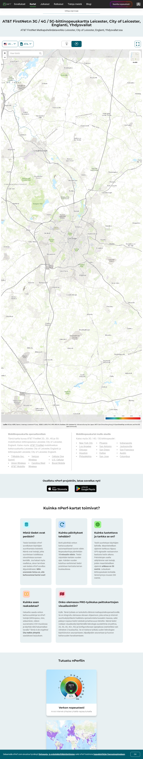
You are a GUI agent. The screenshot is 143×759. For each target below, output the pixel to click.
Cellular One (58, 449)
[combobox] (10, 44)
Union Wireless (18, 456)
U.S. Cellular (58, 453)
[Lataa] (57, 482)
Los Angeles (85, 446)
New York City (86, 443)
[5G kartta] (71, 730)
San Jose (104, 456)
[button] (5, 53)
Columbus (125, 456)
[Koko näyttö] (137, 44)
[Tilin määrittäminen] (138, 4)
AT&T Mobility (18, 459)
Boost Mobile (58, 456)
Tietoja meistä (75, 4)
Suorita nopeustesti (121, 4)
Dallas (102, 453)
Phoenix (103, 443)
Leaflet (5, 424)
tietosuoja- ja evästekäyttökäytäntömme (57, 754)
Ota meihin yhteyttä (31, 626)
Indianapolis (126, 443)
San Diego (104, 449)
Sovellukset (19, 4)
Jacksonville (126, 446)
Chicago (83, 449)
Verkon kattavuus (67, 44)
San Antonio (105, 446)
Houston (83, 453)
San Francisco (127, 449)
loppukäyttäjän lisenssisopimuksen (109, 754)
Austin (123, 453)
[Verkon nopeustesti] (71, 680)
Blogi (88, 4)
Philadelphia (85, 456)
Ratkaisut (58, 4)
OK (135, 754)
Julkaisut (44, 4)
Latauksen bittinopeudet (76, 44)
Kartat (33, 4)
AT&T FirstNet (57, 442)
